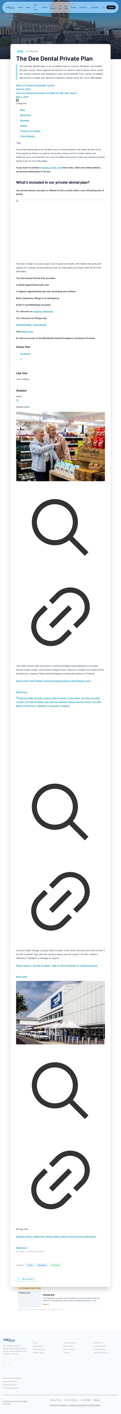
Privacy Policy (55, 1400)
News (28, 7)
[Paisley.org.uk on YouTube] (5, 1364)
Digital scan (27, 331)
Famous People (69, 1349)
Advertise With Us (10, 1385)
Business (24, 120)
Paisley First (98, 1343)
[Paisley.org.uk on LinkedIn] (10, 1364)
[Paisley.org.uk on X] (10, 1359)
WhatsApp (55, 1265)
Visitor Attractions (70, 1343)
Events (44, 7)
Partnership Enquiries (11, 1388)
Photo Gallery (68, 1346)
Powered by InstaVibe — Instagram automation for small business (75, 1405)
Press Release (27, 136)
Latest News (38, 1346)
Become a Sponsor (101, 1353)
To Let (60, 7)
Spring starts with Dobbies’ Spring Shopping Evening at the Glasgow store (53, 681)
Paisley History (39, 1353)
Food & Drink (36, 7)
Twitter (30, 1265)
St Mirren (52, 7)
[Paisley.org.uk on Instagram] (15, 1359)
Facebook (42, 1265)
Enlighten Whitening (43, 311)
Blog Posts (25, 115)
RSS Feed (87, 1400)
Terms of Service (71, 1400)
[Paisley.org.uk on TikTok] (20, 1359)
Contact (111, 7)
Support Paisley (100, 1346)
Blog (22, 110)
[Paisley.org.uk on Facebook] (5, 1359)
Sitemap (96, 1400)
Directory (94, 7)
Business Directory (10, 1381)
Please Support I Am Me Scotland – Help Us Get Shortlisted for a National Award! (56, 965)
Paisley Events (38, 1349)
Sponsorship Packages (12, 1378)
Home (20, 7)
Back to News (27, 1279)
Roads (73, 7)
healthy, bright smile (52, 167)
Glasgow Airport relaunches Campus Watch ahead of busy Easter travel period (56, 1236)
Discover (82, 7)
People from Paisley (30, 131)
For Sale (66, 7)
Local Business (99, 1349)
